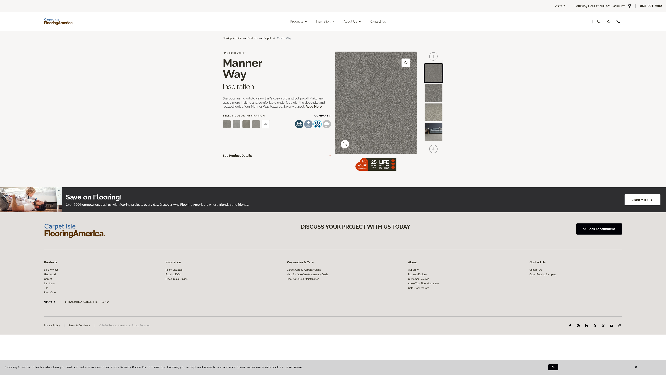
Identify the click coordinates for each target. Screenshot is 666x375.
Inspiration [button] (323, 21)
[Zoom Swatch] (345, 144)
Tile (46, 288)
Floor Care (50, 292)
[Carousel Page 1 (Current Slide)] (433, 73)
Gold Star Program (418, 288)
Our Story (413, 269)
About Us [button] (350, 21)
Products (252, 38)
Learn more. (294, 367)
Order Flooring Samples (543, 274)
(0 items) (618, 21)
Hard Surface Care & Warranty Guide (307, 274)
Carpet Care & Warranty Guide (304, 269)
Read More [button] (314, 106)
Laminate (49, 283)
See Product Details (237, 155)
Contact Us (378, 21)
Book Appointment (601, 229)
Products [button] (296, 21)
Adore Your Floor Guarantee (423, 283)
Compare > (322, 115)
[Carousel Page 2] (433, 93)
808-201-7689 (651, 6)
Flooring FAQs (173, 274)
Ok (553, 367)
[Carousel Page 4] (433, 132)
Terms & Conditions (79, 325)
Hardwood (50, 274)
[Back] (433, 56)
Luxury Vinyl (51, 269)
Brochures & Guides (176, 279)
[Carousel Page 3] (433, 112)
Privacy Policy (52, 325)
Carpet (267, 38)
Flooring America (232, 38)
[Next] (433, 149)
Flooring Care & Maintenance (303, 279)
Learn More (639, 200)
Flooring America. (118, 325)
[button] (599, 21)
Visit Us (560, 6)
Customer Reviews (418, 279)
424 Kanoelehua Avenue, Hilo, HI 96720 (87, 302)
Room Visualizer (174, 269)
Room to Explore (417, 274)
